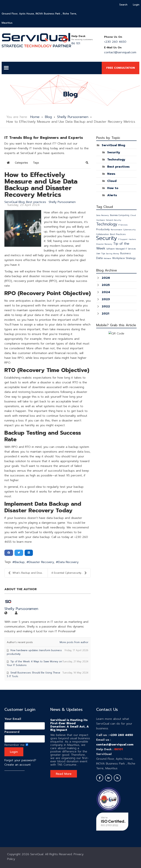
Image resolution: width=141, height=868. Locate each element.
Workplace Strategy (123, 258)
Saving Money (112, 253)
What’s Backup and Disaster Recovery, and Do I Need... (30, 573)
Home (34, 116)
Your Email (12, 719)
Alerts (112, 195)
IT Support (123, 239)
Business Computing (119, 215)
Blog (48, 116)
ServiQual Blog (14, 202)
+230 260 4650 (115, 42)
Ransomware (116, 229)
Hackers (132, 239)
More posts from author (74, 642)
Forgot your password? (20, 760)
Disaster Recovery (41, 562)
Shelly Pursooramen (72, 116)
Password (11, 732)
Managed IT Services (126, 248)
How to (112, 188)
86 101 (75, 43)
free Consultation (120, 68)
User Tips (100, 253)
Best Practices (118, 234)
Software (110, 248)
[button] (87, 162)
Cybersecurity (129, 229)
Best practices (36, 202)
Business (125, 253)
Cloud (112, 181)
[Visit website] (5, 613)
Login (136, 4)
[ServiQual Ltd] (36, 40)
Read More (63, 774)
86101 (118, 749)
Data (99, 258)
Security (113, 152)
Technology (116, 159)
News (111, 174)
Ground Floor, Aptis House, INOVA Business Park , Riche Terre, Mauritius (39, 18)
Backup (20, 562)
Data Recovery (68, 562)
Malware (107, 258)
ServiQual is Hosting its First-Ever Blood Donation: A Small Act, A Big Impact (69, 725)
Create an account (17, 764)
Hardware (100, 220)
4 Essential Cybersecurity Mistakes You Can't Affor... (71, 573)
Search (123, 4)
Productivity (103, 229)
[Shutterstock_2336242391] (22, 228)
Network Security (113, 220)
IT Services (123, 224)
